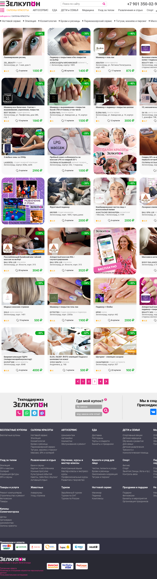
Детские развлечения (133, 447)
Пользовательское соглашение (13, 575)
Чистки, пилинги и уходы (104, 468)
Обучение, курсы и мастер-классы (72, 461)
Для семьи (128, 444)
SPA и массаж (7, 468)
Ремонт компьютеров (11, 492)
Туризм (65, 487)
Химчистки (66, 441)
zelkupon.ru (5, 16)
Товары (4, 501)
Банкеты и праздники (103, 444)
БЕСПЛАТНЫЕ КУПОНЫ (13, 430)
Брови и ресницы (70, 21)
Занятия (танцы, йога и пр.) (136, 471)
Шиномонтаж (68, 435)
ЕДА (94, 430)
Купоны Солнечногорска (9, 510)
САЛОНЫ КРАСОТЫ (42, 430)
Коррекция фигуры (9, 474)
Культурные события (41, 474)
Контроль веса (130, 474)
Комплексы (97, 498)
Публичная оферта (8, 568)
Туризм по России (70, 498)
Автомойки (67, 438)
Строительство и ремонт (12, 495)
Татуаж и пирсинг (101, 477)
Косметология (48, 21)
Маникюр (96, 492)
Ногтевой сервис (11, 21)
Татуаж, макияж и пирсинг (131, 21)
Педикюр (96, 495)
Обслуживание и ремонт (73, 444)
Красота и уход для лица (103, 461)
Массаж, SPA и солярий (42, 452)
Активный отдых (39, 480)
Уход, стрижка (38, 495)
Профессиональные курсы (74, 477)
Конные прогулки (39, 471)
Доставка (97, 435)
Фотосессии (6, 498)
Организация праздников (135, 501)
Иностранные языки (71, 468)
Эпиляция (30, 21)
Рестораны (97, 438)
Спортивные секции (132, 435)
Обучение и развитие (133, 441)
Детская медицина (132, 438)
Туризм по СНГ (68, 495)
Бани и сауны (37, 465)
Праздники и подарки (135, 487)
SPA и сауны (6, 477)
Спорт (126, 460)
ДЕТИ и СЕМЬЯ (131, 430)
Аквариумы (36, 492)
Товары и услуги (9, 487)
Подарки (127, 492)
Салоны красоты (8, 525)
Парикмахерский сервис (98, 21)
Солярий (4, 471)
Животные (37, 487)
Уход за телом (8, 460)
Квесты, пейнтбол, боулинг (44, 477)
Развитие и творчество (72, 480)
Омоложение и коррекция (105, 474)
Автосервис (6, 520)
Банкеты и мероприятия (135, 498)
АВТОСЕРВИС (69, 430)
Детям (3, 517)
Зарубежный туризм (71, 492)
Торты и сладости (101, 441)
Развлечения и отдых (43, 460)
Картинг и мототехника (42, 468)
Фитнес (126, 465)
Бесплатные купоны (10, 435)
